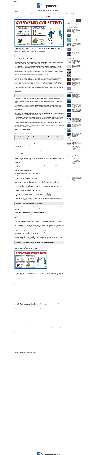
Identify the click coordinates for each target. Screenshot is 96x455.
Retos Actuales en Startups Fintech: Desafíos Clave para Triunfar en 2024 (76, 39)
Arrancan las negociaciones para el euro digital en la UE (76, 79)
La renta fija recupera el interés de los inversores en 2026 (76, 74)
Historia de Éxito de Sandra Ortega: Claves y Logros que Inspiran (76, 53)
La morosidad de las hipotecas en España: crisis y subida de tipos (76, 88)
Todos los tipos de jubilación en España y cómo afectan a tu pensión (76, 178)
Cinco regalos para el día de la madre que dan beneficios (76, 169)
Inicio (22, 13)
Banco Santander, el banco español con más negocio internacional (76, 83)
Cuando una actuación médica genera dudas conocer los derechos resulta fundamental (25, 328)
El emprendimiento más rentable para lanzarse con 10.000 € (76, 30)
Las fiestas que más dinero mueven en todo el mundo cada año (51, 352)
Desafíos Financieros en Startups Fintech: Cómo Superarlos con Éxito (75, 35)
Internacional (62, 13)
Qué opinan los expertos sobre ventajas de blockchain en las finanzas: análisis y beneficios (76, 110)
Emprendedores (46, 13)
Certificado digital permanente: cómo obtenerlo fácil (76, 174)
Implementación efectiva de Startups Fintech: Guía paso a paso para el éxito (76, 44)
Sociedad (68, 13)
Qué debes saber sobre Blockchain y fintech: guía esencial (76, 115)
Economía (52, 13)
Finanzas (57, 13)
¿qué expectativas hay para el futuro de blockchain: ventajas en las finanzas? (76, 125)
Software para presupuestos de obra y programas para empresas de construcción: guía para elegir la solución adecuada (25, 304)
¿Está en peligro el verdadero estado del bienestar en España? (76, 156)
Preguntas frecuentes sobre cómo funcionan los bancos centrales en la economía (76, 61)
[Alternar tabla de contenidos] (25, 55)
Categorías (68, 23)
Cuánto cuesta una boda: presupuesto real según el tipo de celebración (76, 147)
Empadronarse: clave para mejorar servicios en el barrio (76, 165)
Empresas (40, 13)
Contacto (48, 16)
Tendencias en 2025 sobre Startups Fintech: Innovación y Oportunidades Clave (76, 49)
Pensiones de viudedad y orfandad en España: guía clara (76, 161)
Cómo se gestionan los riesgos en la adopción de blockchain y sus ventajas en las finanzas (76, 105)
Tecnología (73, 13)
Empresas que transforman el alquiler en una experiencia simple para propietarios (51, 328)
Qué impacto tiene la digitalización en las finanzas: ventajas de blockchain (76, 101)
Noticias (25, 13)
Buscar (79, 20)
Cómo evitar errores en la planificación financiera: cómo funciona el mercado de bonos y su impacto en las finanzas (76, 120)
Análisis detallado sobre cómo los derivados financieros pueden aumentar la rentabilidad (76, 135)
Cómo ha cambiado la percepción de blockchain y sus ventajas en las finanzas (76, 129)
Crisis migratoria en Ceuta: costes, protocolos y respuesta (76, 143)
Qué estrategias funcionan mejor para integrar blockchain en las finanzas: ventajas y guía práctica (76, 96)
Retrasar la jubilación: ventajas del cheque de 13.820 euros (76, 152)
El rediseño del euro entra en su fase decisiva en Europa (76, 70)
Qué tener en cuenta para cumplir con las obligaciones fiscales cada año (51, 303)
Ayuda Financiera (31, 13)
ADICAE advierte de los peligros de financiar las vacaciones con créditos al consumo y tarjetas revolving (25, 352)
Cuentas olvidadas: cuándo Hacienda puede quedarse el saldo (76, 66)
